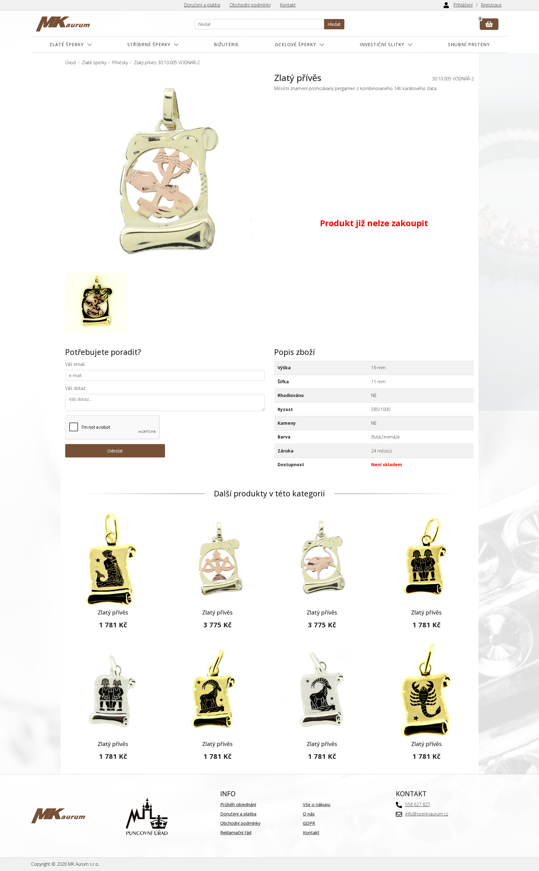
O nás (309, 814)
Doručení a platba (202, 5)
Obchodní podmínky (250, 5)
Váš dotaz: (75, 388)
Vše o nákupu (316, 804)
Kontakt (288, 5)
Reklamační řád (235, 832)
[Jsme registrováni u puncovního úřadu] (147, 815)
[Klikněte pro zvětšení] (165, 172)
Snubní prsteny (469, 44)
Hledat (334, 24)
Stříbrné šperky (148, 44)
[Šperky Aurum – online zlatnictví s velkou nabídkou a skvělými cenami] (63, 24)
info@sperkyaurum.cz (426, 814)
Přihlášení (463, 5)
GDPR (309, 823)
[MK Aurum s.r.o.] (58, 815)
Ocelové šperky (295, 44)
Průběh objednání (238, 804)
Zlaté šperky (66, 44)
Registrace (491, 5)
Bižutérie (226, 44)
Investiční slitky (382, 44)
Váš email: (75, 364)
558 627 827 (417, 804)
